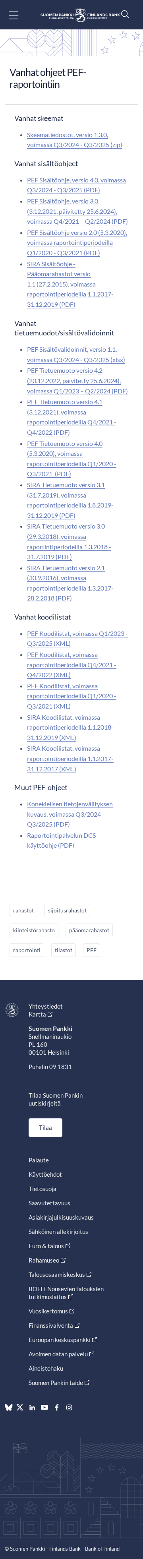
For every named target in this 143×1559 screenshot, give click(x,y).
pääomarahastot (89, 930)
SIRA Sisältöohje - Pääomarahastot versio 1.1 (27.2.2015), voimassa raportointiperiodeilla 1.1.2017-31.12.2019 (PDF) (70, 284)
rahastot (23, 910)
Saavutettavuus (49, 1203)
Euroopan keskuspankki (60, 1339)
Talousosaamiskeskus (57, 1274)
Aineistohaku (46, 1368)
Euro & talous (46, 1245)
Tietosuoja (42, 1188)
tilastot (63, 950)
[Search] (123, 14)
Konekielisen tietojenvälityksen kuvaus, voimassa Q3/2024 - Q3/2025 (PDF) (70, 814)
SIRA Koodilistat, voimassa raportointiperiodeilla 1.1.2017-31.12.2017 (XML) (70, 758)
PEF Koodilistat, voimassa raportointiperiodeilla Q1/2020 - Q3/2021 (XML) (71, 696)
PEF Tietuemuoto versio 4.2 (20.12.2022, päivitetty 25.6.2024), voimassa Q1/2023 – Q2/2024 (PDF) (77, 380)
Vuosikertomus (48, 1311)
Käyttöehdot (45, 1174)
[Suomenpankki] (80, 15)
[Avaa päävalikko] (20, 15)
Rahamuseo (44, 1260)
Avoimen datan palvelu (58, 1354)
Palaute (39, 1160)
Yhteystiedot (46, 1006)
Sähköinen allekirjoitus (58, 1231)
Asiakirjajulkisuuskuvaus (61, 1217)
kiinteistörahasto (34, 930)
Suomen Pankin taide (56, 1382)
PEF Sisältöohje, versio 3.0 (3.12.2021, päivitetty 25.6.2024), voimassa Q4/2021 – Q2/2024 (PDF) (77, 211)
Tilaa (45, 1127)
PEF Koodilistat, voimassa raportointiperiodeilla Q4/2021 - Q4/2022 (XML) (71, 664)
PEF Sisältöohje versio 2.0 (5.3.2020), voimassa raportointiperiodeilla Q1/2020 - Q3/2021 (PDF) (77, 242)
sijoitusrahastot (67, 910)
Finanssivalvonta (51, 1325)
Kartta (37, 1014)
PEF (92, 950)
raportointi (27, 950)
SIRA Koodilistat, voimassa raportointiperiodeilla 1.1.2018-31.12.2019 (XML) (70, 727)
